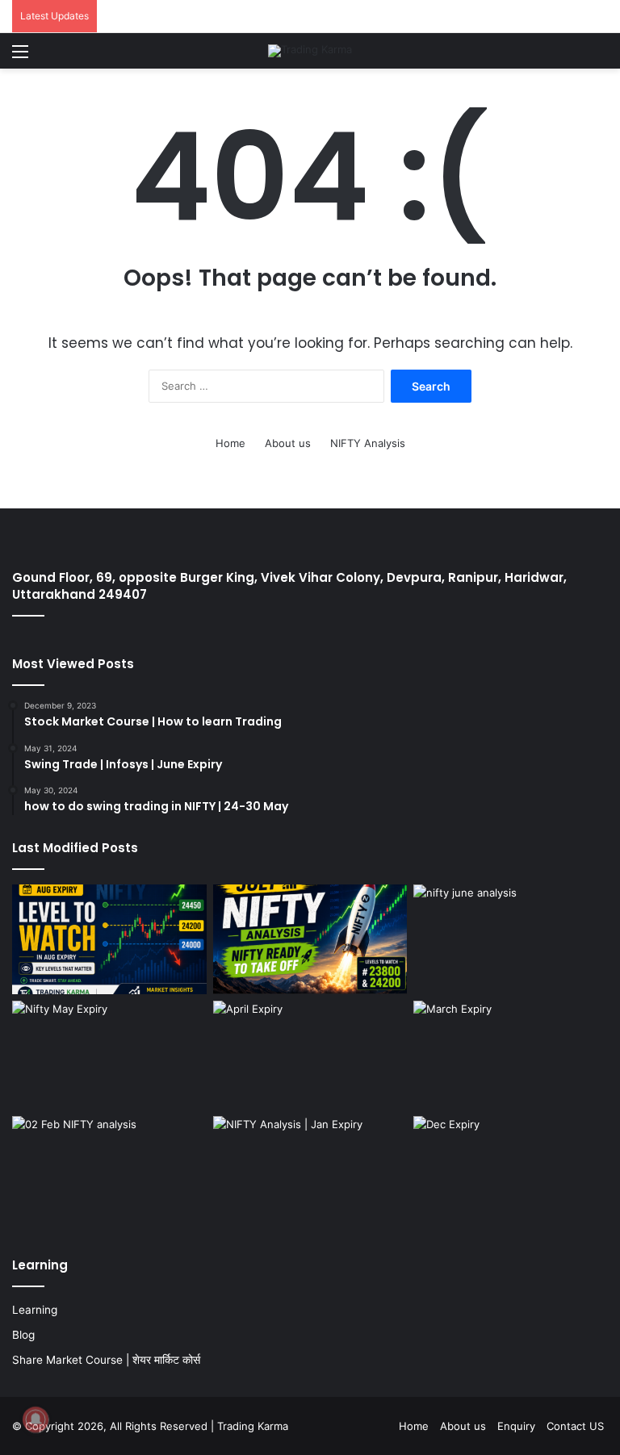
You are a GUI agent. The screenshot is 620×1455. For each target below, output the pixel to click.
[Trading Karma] (310, 50)
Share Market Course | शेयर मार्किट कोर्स (106, 1359)
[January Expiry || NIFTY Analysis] (310, 1171)
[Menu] (20, 57)
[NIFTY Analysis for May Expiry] (109, 1055)
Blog (23, 1334)
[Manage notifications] (35, 1419)
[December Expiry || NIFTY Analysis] (510, 1171)
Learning (34, 1309)
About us (288, 443)
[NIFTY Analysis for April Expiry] (310, 1055)
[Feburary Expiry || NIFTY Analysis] (109, 1171)
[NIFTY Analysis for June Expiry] (510, 939)
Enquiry (516, 1425)
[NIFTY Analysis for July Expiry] (310, 939)
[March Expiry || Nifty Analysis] (510, 1055)
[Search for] (600, 57)
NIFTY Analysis (367, 443)
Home (230, 443)
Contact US (575, 1425)
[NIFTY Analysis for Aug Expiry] (109, 939)
